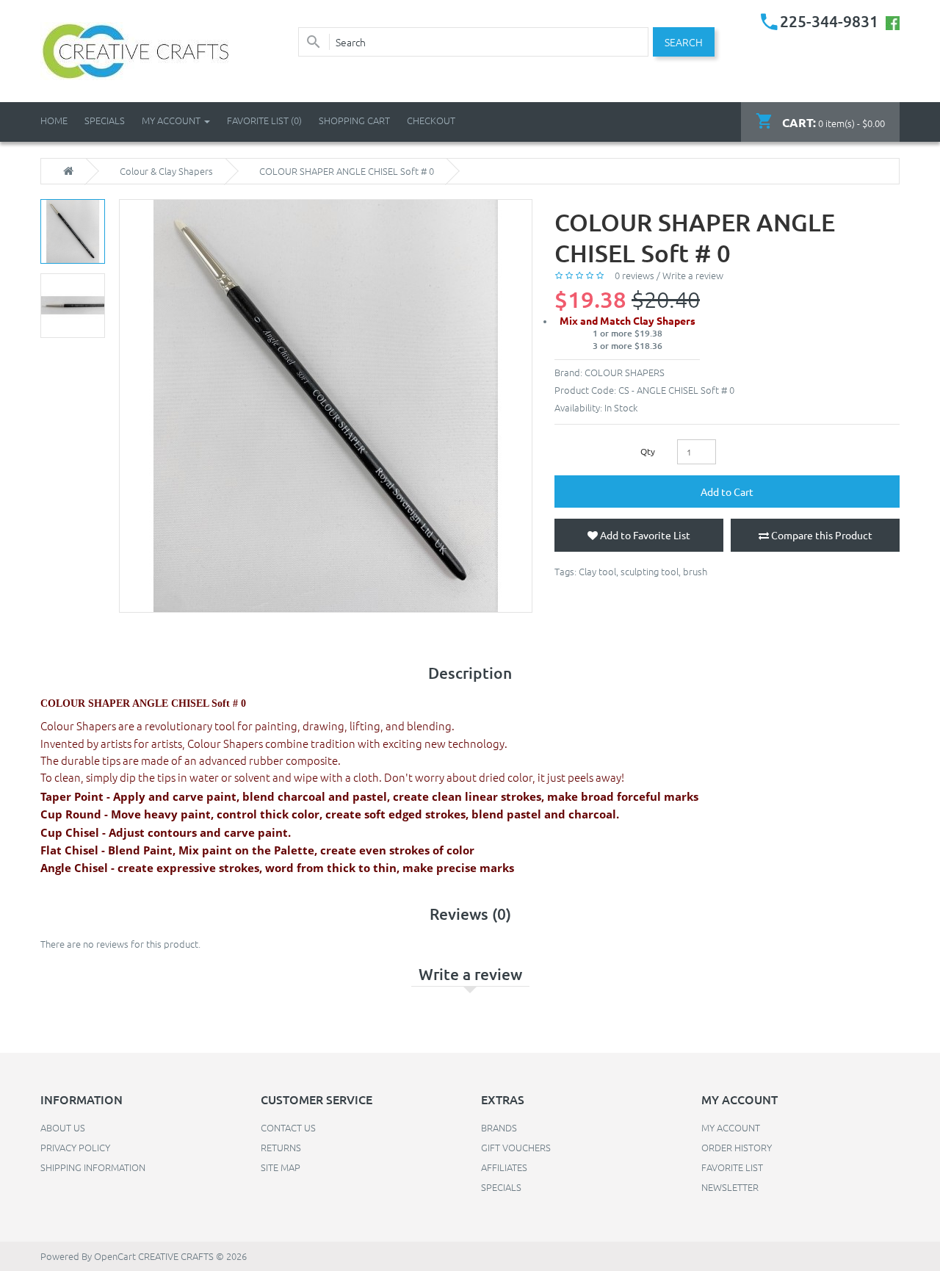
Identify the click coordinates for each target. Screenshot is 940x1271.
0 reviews (634, 275)
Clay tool (597, 571)
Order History (736, 1147)
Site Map (280, 1167)
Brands (499, 1127)
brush (695, 571)
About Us (62, 1127)
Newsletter (730, 1187)
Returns (281, 1147)
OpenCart (115, 1256)
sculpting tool (650, 571)
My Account (730, 1127)
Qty (647, 451)
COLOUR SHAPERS (625, 372)
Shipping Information (92, 1167)
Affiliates (504, 1167)
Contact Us (288, 1127)
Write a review (692, 275)
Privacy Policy (75, 1147)
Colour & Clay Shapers (166, 171)
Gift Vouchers (516, 1147)
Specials (501, 1187)
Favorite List (732, 1167)
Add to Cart (727, 491)
